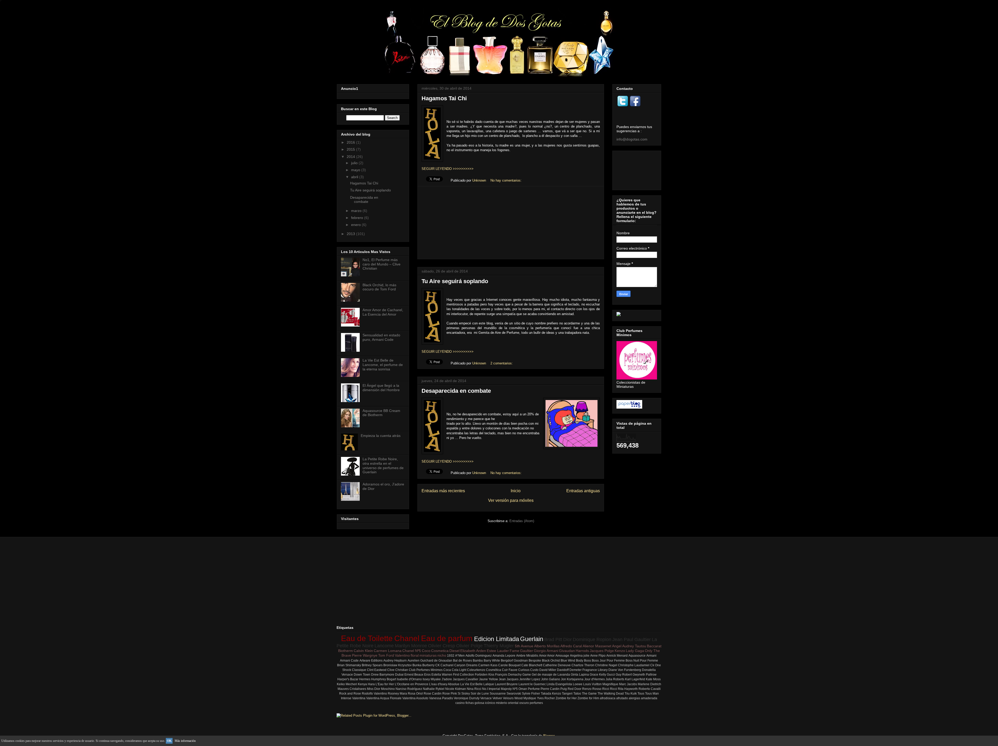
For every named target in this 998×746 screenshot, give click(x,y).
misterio (501, 703)
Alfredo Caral (571, 646)
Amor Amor (547, 655)
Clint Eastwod (376, 670)
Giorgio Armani (546, 651)
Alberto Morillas (547, 646)
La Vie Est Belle (471, 684)
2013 (351, 234)
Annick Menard (617, 655)
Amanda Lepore (504, 655)
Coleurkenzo (476, 670)
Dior (567, 639)
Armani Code (349, 660)
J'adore (447, 679)
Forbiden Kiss (484, 674)
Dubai (399, 674)
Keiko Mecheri (347, 684)
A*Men (460, 655)
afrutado (622, 698)
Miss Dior (373, 689)
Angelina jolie (579, 655)
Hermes (364, 679)
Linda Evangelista (559, 684)
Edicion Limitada (496, 638)
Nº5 (515, 689)
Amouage (562, 655)
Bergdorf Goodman (514, 660)
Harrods (582, 651)
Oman (522, 689)
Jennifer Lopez (529, 679)
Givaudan (567, 651)
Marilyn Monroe (411, 645)
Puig (563, 689)
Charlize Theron (583, 665)
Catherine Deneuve (557, 665)
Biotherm (345, 651)
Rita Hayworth (628, 689)
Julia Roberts (615, 679)
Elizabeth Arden (473, 651)
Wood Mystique (525, 698)
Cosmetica (440, 651)
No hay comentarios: (506, 180)
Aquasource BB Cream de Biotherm (381, 413)
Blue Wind (568, 660)
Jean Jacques (508, 679)
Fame (514, 651)
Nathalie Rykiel (433, 689)
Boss (587, 660)
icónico (490, 703)
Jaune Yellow (488, 679)
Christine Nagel (606, 665)
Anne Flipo (598, 655)
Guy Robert (624, 674)
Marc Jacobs (628, 684)
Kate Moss (653, 679)
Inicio (516, 491)
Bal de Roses (462, 660)
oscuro (524, 703)
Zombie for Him (588, 698)
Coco (426, 651)
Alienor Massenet (597, 646)
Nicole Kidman (455, 689)
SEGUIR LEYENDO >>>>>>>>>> (448, 169)
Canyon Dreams (465, 665)
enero (356, 225)
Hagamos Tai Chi (444, 98)
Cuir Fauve (509, 670)
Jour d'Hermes (594, 679)
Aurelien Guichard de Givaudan (430, 660)
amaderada (649, 698)
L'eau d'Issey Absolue (444, 684)
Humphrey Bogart (383, 679)
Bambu (478, 660)
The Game (589, 693)
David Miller (547, 670)
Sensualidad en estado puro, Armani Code (381, 337)
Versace (486, 698)
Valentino (402, 655)
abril (355, 177)
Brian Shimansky (349, 665)
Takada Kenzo (551, 693)
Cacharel (447, 665)
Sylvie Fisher (531, 693)
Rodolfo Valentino (374, 693)
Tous (641, 693)
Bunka (417, 665)
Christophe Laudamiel (633, 665)
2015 (351, 149)
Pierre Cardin (550, 689)
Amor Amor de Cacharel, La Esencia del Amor (383, 312)
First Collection (463, 674)
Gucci (611, 674)
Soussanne (498, 693)
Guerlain (531, 638)
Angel (616, 646)
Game (526, 674)
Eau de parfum (446, 638)
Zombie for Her (566, 698)
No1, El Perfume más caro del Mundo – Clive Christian (381, 264)
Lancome (384, 645)
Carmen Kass (487, 665)
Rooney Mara (397, 693)
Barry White (492, 660)
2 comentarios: (502, 363)
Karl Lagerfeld (635, 679)
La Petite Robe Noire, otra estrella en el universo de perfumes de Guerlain (383, 465)
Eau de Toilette (367, 638)
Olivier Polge (469, 645)
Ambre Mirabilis (527, 655)
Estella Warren (441, 674)
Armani (651, 655)
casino (460, 703)
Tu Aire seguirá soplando (455, 281)
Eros (427, 674)
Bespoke (535, 660)
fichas (469, 703)
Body (579, 660)
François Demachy (508, 674)
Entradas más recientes (443, 491)
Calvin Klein (363, 651)
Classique (359, 670)
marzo (357, 211)
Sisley (465, 693)
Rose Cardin (433, 693)
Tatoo (577, 693)
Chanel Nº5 (411, 651)
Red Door (574, 689)
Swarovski (514, 693)
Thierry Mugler (499, 645)
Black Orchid (551, 660)
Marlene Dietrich (649, 684)
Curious (523, 670)
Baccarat (654, 646)
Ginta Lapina (580, 674)
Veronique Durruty (467, 698)
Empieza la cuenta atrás (380, 436)
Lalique (488, 684)
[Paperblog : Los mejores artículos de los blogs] (629, 407)
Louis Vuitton (592, 684)
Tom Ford (386, 655)
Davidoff (563, 670)
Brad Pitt (553, 639)
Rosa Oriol (415, 693)
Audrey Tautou (634, 646)
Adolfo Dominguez (478, 655)
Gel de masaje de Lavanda (551, 674)
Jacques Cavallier (465, 679)
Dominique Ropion (592, 639)
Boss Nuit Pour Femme (642, 660)
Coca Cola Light (454, 670)
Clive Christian (397, 670)
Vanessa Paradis (441, 698)
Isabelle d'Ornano (409, 679)
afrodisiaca (607, 698)
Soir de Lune (480, 693)
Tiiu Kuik (631, 693)
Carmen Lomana (388, 651)
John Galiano (550, 679)
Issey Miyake (432, 679)
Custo (534, 670)
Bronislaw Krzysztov (397, 665)
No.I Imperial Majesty (497, 689)
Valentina (358, 698)
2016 (351, 142)
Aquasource (637, 655)
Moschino (388, 689)
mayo (356, 170)
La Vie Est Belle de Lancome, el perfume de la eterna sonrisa (383, 364)
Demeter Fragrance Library (588, 670)
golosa (479, 703)
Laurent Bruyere (506, 684)
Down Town (362, 674)
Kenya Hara (366, 684)
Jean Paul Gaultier (631, 639)
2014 (351, 157)
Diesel (454, 651)
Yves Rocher (546, 698)
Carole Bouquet (509, 665)
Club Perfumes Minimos (426, 670)
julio (355, 163)
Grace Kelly (598, 674)
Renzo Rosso (591, 689)
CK (437, 665)
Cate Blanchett (531, 665)
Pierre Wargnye (364, 655)
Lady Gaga (635, 651)
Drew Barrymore (382, 674)
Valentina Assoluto (415, 698)
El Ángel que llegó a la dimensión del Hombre (381, 387)
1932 (450, 655)
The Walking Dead (611, 693)
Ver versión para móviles (511, 500)
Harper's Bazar (347, 679)
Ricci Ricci (609, 689)
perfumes (536, 703)
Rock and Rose (350, 693)
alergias (634, 698)
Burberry (428, 665)
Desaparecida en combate (456, 391)
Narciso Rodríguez (409, 689)
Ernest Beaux (413, 674)
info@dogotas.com (631, 139)
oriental (513, 703)
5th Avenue (524, 646)
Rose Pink (449, 693)
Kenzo (620, 651)
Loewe (577, 684)
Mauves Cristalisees (352, 689)
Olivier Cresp (441, 645)
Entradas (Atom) (521, 521)
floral (415, 655)
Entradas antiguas (583, 491)
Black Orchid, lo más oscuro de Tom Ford (379, 287)
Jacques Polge (602, 651)
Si (459, 693)
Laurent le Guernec (532, 684)
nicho (441, 655)
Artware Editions (371, 660)
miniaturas (428, 655)
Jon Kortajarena (572, 679)
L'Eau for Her (385, 684)
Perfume (534, 689)
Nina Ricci (474, 689)
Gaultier (526, 651)
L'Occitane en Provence (411, 684)
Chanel (406, 638)
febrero (357, 218)
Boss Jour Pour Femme (608, 660)
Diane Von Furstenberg (624, 670)
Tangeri (567, 693)
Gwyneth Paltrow (644, 674)
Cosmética (493, 670)
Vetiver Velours (503, 698)
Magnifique (610, 684)
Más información (185, 741)
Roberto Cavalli (650, 689)
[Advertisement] (511, 222)
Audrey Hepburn (395, 660)
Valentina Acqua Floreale (384, 698)
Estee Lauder (498, 651)
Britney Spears (372, 665)
